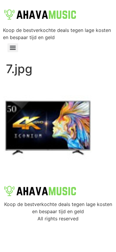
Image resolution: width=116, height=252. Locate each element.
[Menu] (12, 47)
